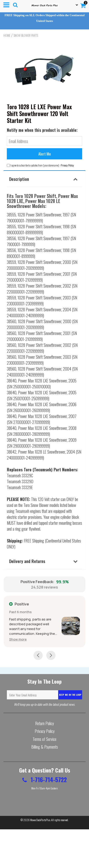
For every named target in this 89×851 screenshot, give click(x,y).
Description (19, 179)
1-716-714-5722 (48, 779)
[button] (18, 639)
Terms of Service (44, 739)
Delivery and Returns (27, 561)
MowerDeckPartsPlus (40, 820)
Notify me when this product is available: (42, 130)
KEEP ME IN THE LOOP (70, 694)
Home (6, 35)
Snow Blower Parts (25, 35)
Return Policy (44, 723)
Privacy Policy (67, 165)
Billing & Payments (44, 747)
